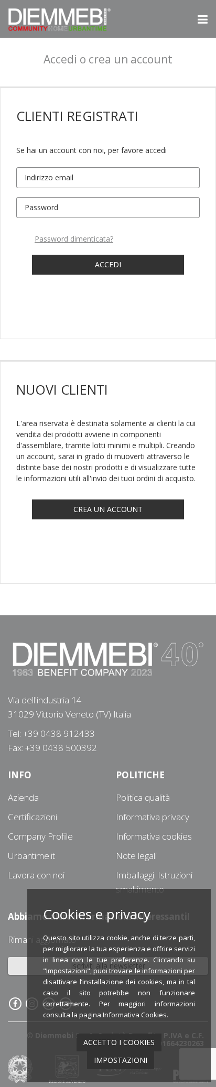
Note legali (136, 856)
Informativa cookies (154, 836)
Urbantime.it (31, 856)
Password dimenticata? (74, 239)
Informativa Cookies (135, 1014)
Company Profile (40, 836)
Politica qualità (143, 797)
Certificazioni (32, 817)
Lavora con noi (36, 875)
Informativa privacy (152, 817)
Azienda (23, 797)
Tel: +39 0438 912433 (51, 733)
